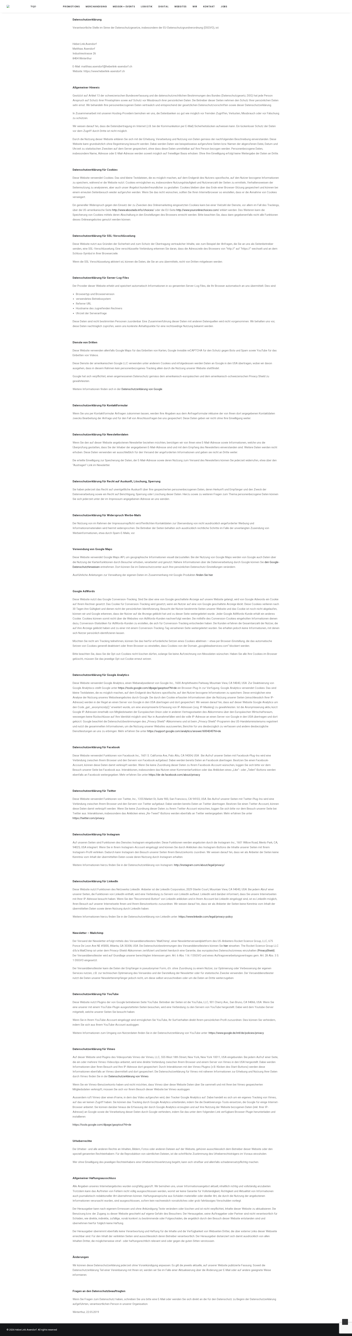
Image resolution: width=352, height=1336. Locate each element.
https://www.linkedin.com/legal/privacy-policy (206, 916)
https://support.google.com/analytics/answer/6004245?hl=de (184, 731)
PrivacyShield (266, 950)
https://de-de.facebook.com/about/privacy (174, 774)
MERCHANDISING (96, 6)
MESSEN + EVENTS (124, 6)
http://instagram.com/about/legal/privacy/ (199, 865)
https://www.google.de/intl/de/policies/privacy (236, 1033)
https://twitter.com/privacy (88, 818)
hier (226, 945)
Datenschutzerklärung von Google (142, 389)
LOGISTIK (147, 6)
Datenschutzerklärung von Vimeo (128, 1076)
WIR (194, 6)
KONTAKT (209, 6)
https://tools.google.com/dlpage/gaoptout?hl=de (147, 688)
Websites (180, 6)
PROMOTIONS (71, 6)
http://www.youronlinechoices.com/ (197, 210)
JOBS (224, 6)
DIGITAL (163, 6)
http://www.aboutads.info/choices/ (133, 210)
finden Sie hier (204, 575)
